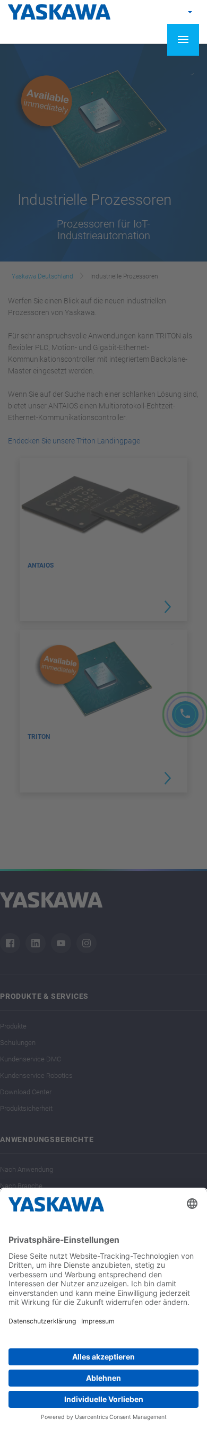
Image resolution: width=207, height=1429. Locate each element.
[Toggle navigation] (183, 40)
